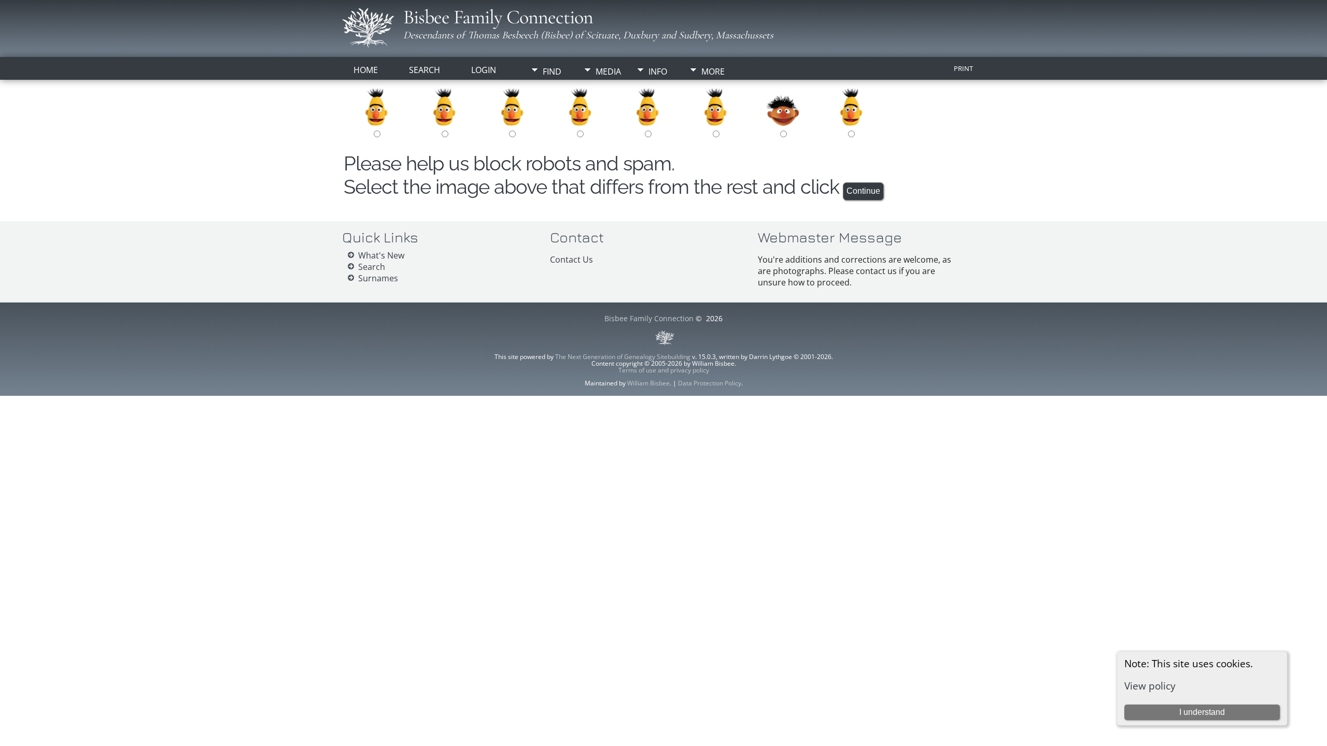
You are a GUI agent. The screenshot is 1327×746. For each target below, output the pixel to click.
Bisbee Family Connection (498, 17)
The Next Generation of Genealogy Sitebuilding (622, 356)
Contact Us (571, 259)
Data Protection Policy (709, 383)
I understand (1202, 712)
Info (657, 71)
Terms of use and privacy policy (663, 370)
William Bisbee (648, 383)
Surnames (378, 278)
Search (424, 70)
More (713, 71)
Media (608, 71)
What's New (381, 255)
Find (552, 71)
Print (963, 68)
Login (483, 70)
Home (366, 70)
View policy (1150, 685)
